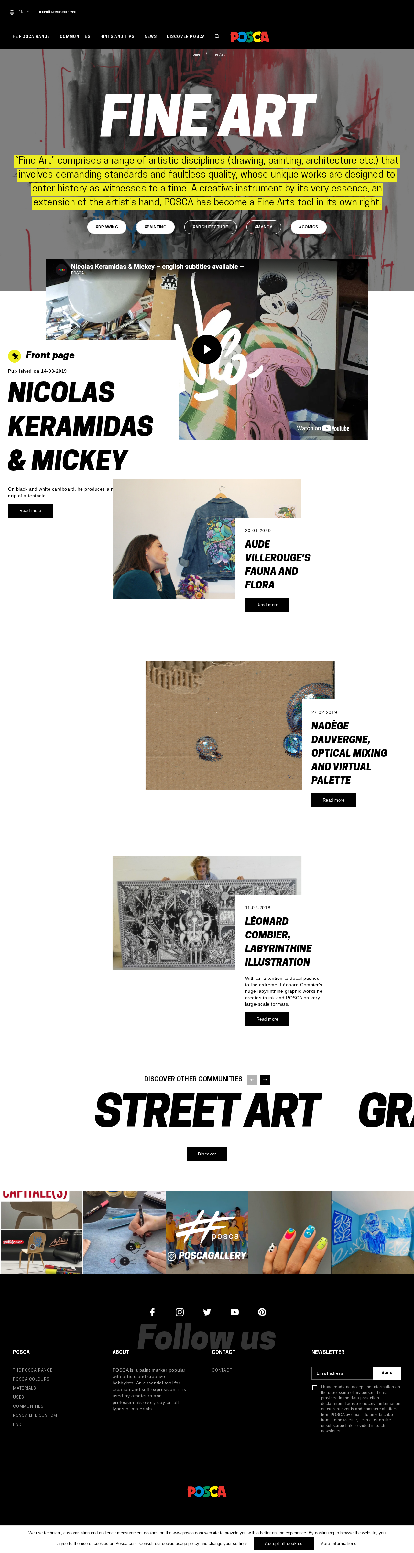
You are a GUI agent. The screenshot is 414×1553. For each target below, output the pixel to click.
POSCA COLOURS (31, 1379)
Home (195, 55)
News (151, 37)
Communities (75, 37)
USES (18, 1397)
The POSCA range (30, 37)
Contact (222, 1370)
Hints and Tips (117, 37)
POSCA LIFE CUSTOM (35, 1416)
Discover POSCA (186, 37)
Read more (267, 604)
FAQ (17, 1425)
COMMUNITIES (28, 1407)
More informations (338, 1543)
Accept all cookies (283, 1543)
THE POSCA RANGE (33, 1370)
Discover (207, 1154)
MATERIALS (24, 1388)
